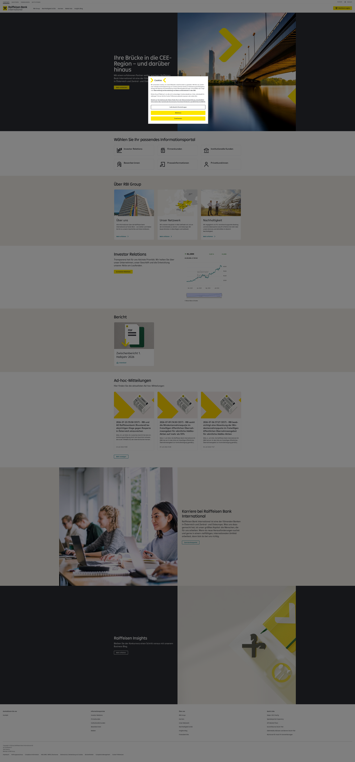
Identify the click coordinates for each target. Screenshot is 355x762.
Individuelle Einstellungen (178, 107)
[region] (178, 100)
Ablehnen (178, 113)
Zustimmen (178, 118)
